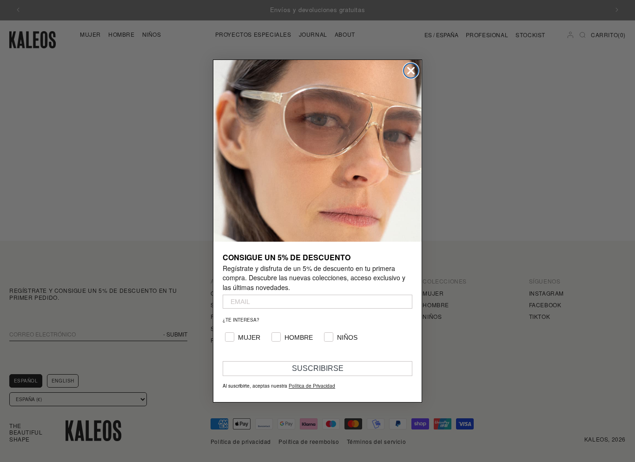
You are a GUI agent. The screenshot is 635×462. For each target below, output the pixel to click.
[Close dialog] (410, 70)
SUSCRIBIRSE (318, 368)
